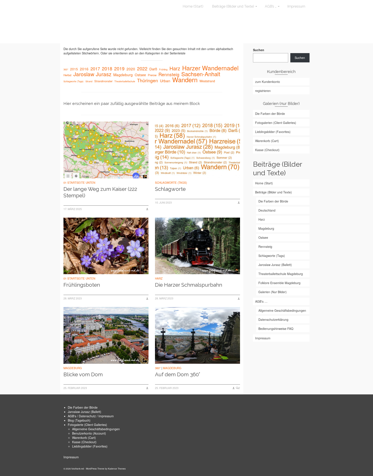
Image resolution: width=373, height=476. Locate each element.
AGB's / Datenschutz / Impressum (91, 416)
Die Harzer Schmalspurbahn (188, 285)
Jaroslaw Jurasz (92, 74)
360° (65, 69)
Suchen (258, 50)
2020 (130, 69)
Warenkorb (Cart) (84, 437)
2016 (84, 69)
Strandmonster (103, 81)
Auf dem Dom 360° (177, 374)
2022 (142, 68)
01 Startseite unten (79, 182)
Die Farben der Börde (83, 407)
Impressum (71, 457)
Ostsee (140, 75)
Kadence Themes (117, 468)
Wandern (185, 79)
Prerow (152, 75)
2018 (107, 68)
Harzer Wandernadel (210, 68)
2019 (119, 68)
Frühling (163, 69)
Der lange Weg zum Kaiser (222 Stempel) (100, 192)
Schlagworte (170, 189)
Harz (174, 68)
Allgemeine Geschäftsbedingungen (96, 429)
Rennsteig (168, 74)
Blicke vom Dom (83, 374)
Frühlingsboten (81, 285)
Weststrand (207, 81)
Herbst (67, 75)
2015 (74, 69)
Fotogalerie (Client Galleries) (87, 424)
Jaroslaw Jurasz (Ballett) (84, 412)
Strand (88, 81)
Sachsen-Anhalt (200, 74)
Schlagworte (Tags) (73, 81)
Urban (165, 81)
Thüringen (147, 80)
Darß (153, 69)
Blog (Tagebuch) (79, 420)
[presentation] (106, 150)
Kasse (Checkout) (84, 442)
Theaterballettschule (124, 81)
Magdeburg (123, 75)
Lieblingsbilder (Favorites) (89, 446)
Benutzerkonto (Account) (89, 433)
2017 (95, 68)
